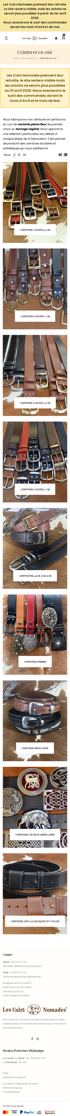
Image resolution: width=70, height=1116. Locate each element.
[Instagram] (38, 1039)
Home (16, 58)
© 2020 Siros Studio (13, 1106)
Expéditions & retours (14, 1077)
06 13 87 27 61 (18, 962)
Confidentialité (11, 1091)
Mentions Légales (12, 1087)
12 (14, 155)
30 (24, 155)
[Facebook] (32, 1039)
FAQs (5, 1073)
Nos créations (29, 58)
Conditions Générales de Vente (20, 1083)
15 (19, 155)
